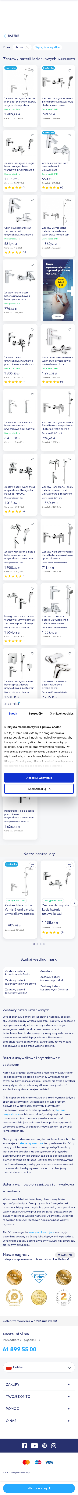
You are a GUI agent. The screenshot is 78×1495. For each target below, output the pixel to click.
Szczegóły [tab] (36, 713)
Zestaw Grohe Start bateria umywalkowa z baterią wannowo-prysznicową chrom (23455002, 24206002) (17, 296)
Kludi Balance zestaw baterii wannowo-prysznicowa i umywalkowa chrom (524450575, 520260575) (56, 685)
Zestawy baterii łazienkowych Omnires (54, 988)
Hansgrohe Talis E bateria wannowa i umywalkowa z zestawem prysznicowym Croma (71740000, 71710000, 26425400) (19, 620)
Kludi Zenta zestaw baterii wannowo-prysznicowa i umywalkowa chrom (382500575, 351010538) (57, 361)
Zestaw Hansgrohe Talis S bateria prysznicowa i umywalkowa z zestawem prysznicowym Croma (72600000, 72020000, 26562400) (57, 491)
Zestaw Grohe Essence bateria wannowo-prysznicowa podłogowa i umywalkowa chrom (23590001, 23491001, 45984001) (19, 426)
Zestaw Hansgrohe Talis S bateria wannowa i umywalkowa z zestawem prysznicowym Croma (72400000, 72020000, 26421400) (19, 555)
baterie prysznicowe (31, 1143)
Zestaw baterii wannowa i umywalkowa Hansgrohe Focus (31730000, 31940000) (19, 491)
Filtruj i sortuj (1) (39, 1488)
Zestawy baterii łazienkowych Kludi (51, 979)
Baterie (13, 36)
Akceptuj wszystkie (39, 777)
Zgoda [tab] (13, 713)
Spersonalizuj (37, 788)
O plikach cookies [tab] (62, 713)
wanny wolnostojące (42, 1232)
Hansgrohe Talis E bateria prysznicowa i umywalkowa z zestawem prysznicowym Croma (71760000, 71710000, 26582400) (19, 815)
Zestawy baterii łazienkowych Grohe (17, 973)
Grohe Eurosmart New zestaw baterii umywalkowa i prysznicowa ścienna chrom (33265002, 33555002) (55, 167)
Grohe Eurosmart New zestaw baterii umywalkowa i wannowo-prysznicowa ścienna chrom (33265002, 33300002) (19, 232)
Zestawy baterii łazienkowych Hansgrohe (20, 982)
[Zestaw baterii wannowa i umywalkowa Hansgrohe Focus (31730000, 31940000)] (20, 470)
